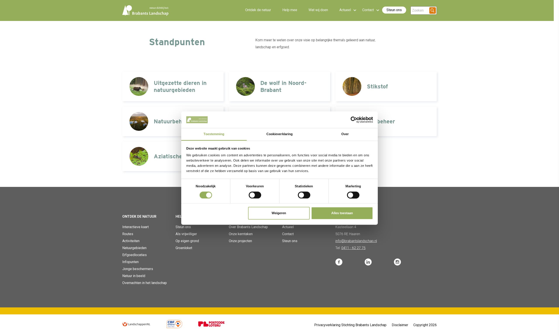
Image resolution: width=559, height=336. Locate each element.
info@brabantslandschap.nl (356, 241)
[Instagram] (397, 261)
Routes (127, 234)
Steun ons (394, 10)
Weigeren (279, 213)
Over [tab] (345, 134)
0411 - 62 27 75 (353, 248)
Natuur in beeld (133, 276)
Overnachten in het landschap (144, 283)
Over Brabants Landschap (248, 227)
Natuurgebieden (134, 248)
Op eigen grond (187, 241)
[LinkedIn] (368, 261)
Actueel (288, 227)
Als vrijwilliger (186, 234)
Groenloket (184, 248)
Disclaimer (400, 325)
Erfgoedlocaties (134, 255)
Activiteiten (131, 241)
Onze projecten (240, 241)
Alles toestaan (342, 213)
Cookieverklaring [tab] (279, 134)
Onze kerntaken (241, 234)
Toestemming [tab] (214, 134)
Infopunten (130, 262)
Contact (288, 234)
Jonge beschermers (137, 269)
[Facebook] (338, 261)
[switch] (255, 194)
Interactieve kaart (135, 227)
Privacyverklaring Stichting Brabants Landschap (350, 325)
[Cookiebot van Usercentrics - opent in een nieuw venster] (354, 119)
